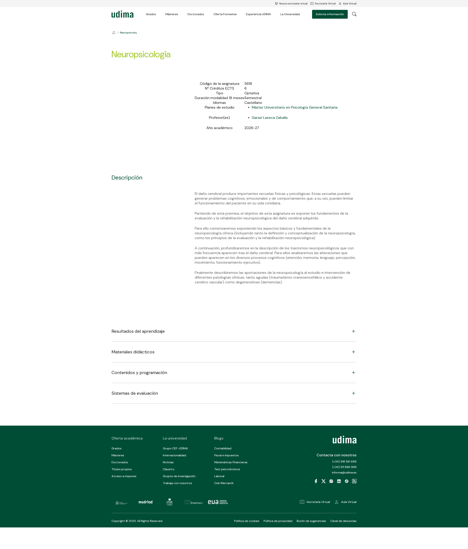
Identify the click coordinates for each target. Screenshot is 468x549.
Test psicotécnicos (227, 469)
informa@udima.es (344, 472)
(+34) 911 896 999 (344, 467)
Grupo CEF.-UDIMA (175, 448)
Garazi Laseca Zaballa (270, 117)
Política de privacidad (278, 521)
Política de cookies (246, 521)
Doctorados (196, 14)
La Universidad (290, 14)
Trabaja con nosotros (177, 483)
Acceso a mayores (124, 476)
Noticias (168, 462)
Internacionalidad (174, 455)
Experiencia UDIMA (258, 14)
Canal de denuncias (343, 521)
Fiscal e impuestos (226, 455)
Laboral (219, 476)
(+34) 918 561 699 (344, 461)
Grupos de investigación (179, 476)
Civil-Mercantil (223, 483)
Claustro (168, 469)
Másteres (171, 14)
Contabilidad (222, 448)
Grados (151, 14)
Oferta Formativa (225, 14)
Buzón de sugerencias (311, 521)
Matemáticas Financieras (231, 462)
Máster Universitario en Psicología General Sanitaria (294, 107)
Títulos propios (122, 469)
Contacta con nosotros (336, 455)
